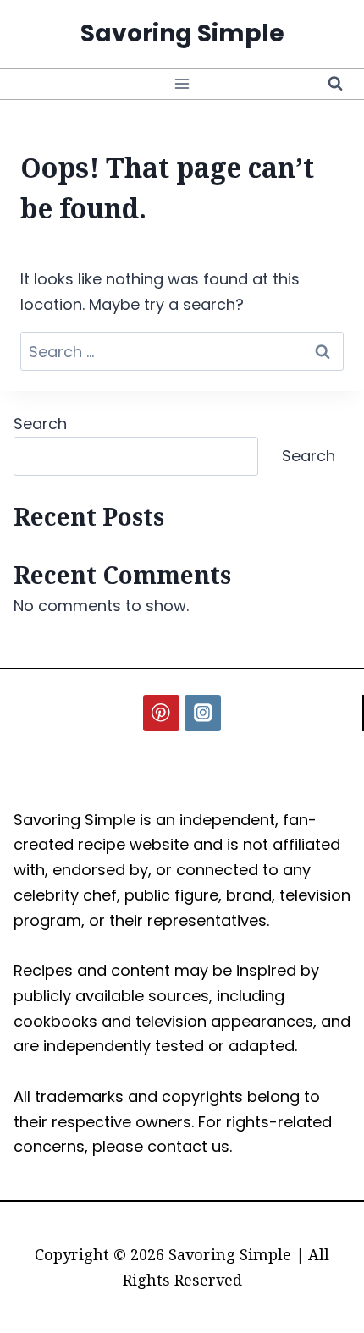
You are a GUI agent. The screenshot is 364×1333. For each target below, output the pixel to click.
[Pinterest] (161, 713)
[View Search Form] (335, 84)
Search (40, 423)
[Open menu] (182, 83)
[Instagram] (203, 713)
